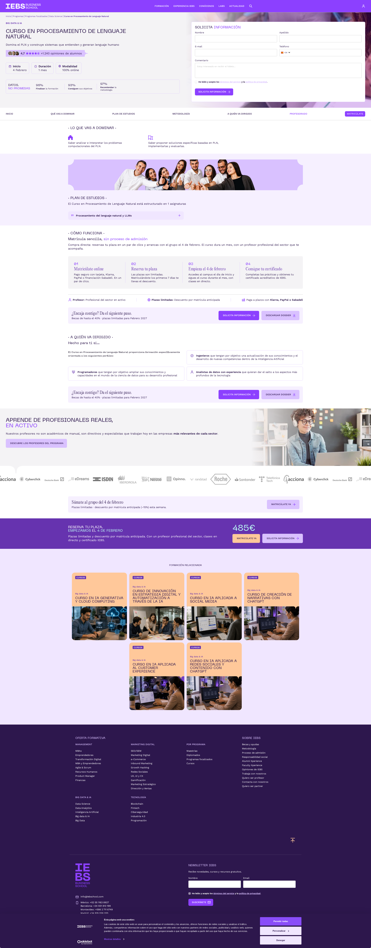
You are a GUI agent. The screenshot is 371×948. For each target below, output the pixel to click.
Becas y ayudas (250, 744)
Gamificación (138, 780)
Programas (18, 16)
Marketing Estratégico (143, 784)
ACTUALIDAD (236, 6)
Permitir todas (280, 921)
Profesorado (298, 113)
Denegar (280, 940)
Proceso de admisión (253, 752)
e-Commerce (138, 759)
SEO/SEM (136, 750)
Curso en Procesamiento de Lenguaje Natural (86, 16)
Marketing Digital (140, 755)
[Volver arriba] (293, 840)
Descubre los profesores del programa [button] (36, 443)
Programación (139, 820)
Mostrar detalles (112, 939)
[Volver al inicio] (23, 6)
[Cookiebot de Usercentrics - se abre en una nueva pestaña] (85, 942)
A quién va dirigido (240, 113)
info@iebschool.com (92, 896)
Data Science (55, 16)
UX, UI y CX (137, 776)
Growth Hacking (140, 767)
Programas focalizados (36, 16)
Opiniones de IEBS (252, 769)
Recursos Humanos (86, 771)
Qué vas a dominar (62, 113)
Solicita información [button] (237, 315)
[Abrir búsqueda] (250, 6)
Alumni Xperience (252, 761)
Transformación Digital (88, 759)
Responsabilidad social (255, 757)
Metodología (181, 113)
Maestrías (192, 750)
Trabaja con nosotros (254, 773)
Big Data (80, 820)
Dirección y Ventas (141, 788)
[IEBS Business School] (82, 875)
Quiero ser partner (252, 786)
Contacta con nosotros (255, 782)
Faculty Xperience (252, 765)
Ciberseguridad (139, 812)
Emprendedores (84, 755)
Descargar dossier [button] (278, 315)
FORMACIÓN (162, 6)
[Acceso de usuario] (366, 6)
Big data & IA (82, 816)
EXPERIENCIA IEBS (183, 6)
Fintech (135, 808)
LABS (222, 6)
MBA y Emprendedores (88, 763)
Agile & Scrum (83, 767)
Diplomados (193, 755)
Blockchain (137, 803)
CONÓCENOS (206, 6)
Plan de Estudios (123, 113)
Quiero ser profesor (253, 777)
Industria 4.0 (138, 816)
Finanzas (80, 780)
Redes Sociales (139, 771)
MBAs (78, 750)
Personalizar (279, 931)
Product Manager (85, 776)
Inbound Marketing (141, 763)
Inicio (8, 16)
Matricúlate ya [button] (281, 504)
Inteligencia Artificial (87, 812)
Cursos (190, 763)
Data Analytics (83, 808)
